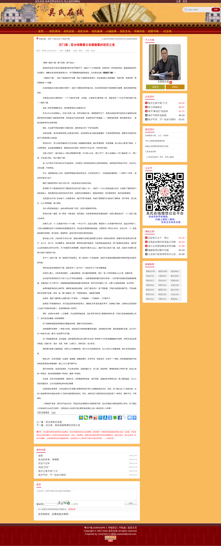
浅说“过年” (43, 467)
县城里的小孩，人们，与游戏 (156, 135)
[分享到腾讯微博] (100, 418)
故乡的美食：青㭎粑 (48, 459)
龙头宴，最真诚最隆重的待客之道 (63, 425)
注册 (178, 1)
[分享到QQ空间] (81, 418)
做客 (40, 455)
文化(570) (150, 276)
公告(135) (175, 294)
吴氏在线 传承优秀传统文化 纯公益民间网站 (57, 1)
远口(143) (175, 290)
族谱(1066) (162, 271)
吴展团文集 (163, 81)
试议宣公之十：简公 (158, 238)
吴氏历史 (69, 31)
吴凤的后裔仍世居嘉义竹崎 (162, 242)
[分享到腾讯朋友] (115, 418)
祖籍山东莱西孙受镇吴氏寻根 (156, 146)
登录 (185, 1)
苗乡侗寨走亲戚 (54, 422)
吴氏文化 (125, 31)
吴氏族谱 (97, 31)
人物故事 (111, 31)
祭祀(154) (150, 290)
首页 (40, 31)
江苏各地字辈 (150, 152)
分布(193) (175, 285)
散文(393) (175, 276)
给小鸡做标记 (155, 107)
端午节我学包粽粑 (157, 115)
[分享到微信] (86, 418)
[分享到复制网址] (125, 418)
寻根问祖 (139, 31)
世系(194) (162, 285)
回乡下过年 (44, 463)
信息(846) (175, 271)
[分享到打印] (130, 418)
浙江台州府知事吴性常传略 (162, 246)
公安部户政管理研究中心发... (163, 254)
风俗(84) (174, 299)
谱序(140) (150, 294)
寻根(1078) (150, 271)
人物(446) (162, 276)
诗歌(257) (150, 280)
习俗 (53, 413)
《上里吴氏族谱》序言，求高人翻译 (159, 157)
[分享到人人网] (105, 418)
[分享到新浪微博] (95, 418)
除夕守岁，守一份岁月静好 (52, 475)
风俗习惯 (66, 39)
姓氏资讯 (54, 31)
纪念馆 (167, 31)
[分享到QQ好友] (91, 418)
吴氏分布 (83, 31)
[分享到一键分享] (110, 418)
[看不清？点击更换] (63, 502)
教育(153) (162, 290)
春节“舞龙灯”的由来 (158, 111)
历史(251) (162, 280)
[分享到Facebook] (120, 418)
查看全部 (71, 509)
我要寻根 (153, 31)
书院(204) (150, 285)
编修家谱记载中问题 (158, 250)
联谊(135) (162, 294)
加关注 (155, 87)
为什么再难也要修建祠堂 (155, 141)
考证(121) (150, 299)
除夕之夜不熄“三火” (48, 471)
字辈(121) (162, 299)
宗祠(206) (175, 280)
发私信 (175, 87)
